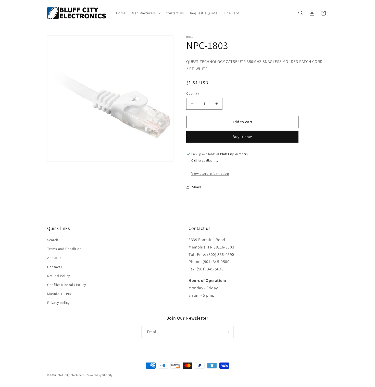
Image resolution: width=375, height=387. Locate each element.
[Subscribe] (227, 332)
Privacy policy (58, 303)
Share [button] (197, 187)
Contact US (56, 267)
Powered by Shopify (99, 375)
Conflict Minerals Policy (66, 284)
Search (52, 240)
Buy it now (242, 136)
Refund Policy (58, 275)
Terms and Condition (64, 248)
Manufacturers (59, 293)
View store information (210, 173)
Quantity (192, 93)
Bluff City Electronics (72, 375)
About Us (54, 258)
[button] (146, 13)
